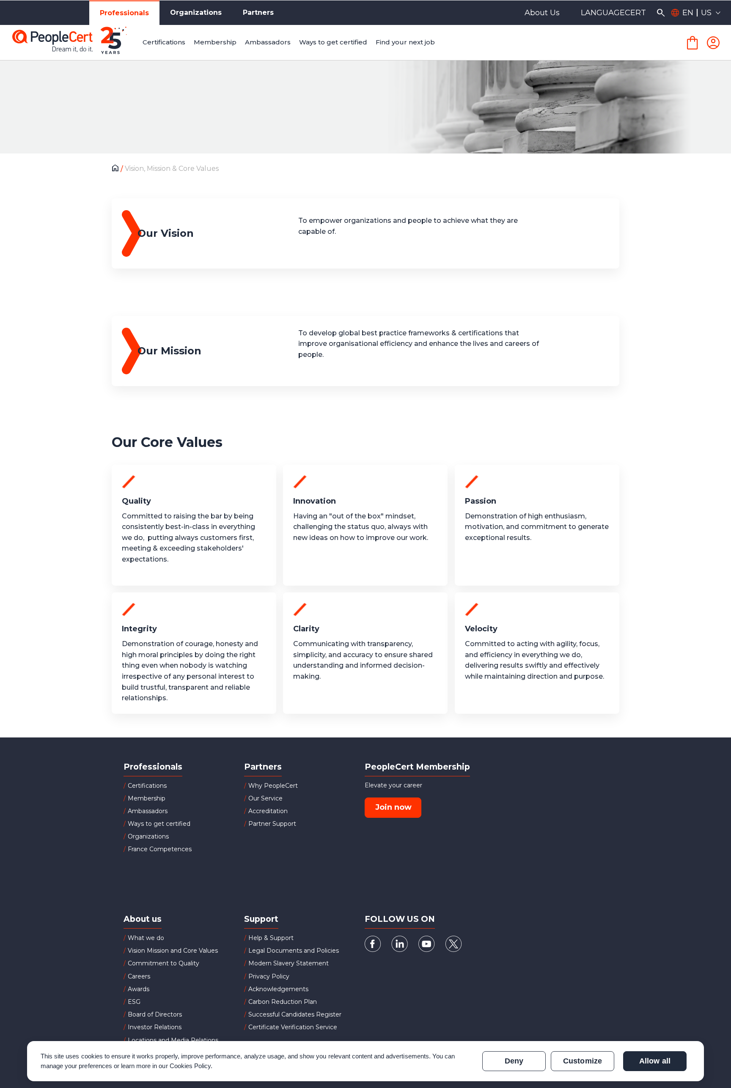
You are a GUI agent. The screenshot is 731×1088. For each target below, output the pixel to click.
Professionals (124, 13)
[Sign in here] (713, 42)
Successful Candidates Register (294, 1014)
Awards (138, 989)
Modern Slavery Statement (288, 963)
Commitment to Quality (163, 963)
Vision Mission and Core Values (173, 950)
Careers (139, 976)
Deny (514, 1061)
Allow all (654, 1061)
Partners (258, 12)
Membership (146, 798)
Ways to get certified (159, 824)
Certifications (147, 785)
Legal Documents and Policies (293, 950)
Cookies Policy (190, 1065)
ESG (134, 1002)
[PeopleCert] (75, 42)
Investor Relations (154, 1027)
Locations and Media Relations (173, 1040)
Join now (393, 807)
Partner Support (272, 824)
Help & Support (271, 938)
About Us (542, 12)
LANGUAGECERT (613, 12)
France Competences (160, 849)
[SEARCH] (661, 12)
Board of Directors (155, 1014)
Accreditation (268, 811)
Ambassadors (148, 811)
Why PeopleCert (273, 785)
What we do (146, 938)
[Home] (117, 169)
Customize (582, 1061)
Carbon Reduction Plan (282, 1002)
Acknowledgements (278, 989)
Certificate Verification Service (292, 1027)
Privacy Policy (268, 976)
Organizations (196, 12)
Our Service (265, 798)
